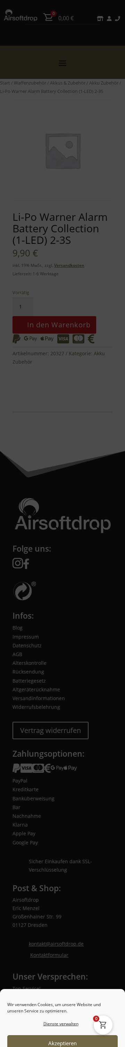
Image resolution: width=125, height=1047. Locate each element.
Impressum (94, 1037)
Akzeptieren (62, 983)
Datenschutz (68, 1037)
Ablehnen (62, 1002)
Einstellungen (62, 1021)
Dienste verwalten (60, 964)
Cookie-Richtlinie (36, 1037)
